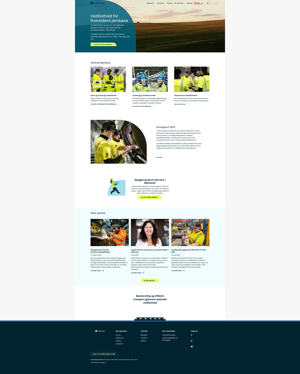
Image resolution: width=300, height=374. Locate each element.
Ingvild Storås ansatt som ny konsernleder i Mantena (150, 251)
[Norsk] (202, 3)
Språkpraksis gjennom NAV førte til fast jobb (188, 251)
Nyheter (189, 3)
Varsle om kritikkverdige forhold (103, 354)
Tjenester (160, 3)
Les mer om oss (179, 104)
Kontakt (197, 3)
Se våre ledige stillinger (149, 197)
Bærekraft (150, 3)
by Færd (103, 362)
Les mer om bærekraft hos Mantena (103, 104)
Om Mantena (178, 3)
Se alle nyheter (149, 280)
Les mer (159, 157)
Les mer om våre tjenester (102, 44)
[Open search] (207, 3)
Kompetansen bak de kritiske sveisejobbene (100, 251)
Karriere (169, 3)
